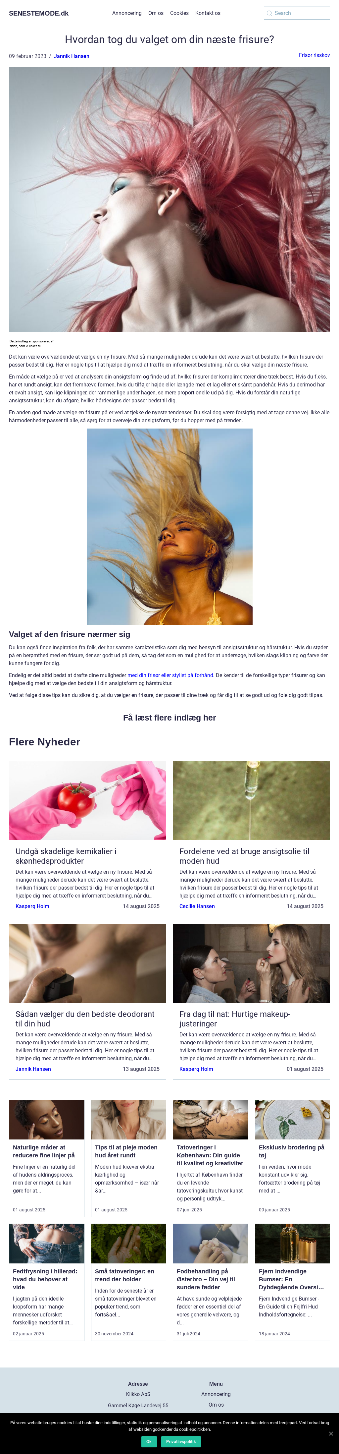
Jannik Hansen (71, 56)
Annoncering (127, 13)
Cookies (179, 13)
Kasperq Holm (32, 906)
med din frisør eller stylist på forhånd (170, 675)
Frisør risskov (314, 55)
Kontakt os (207, 13)
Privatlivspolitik (181, 1441)
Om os (156, 13)
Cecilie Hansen (197, 906)
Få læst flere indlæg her (169, 717)
